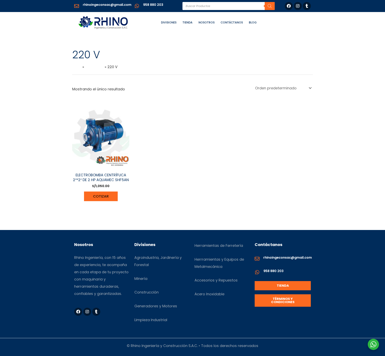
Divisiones (168, 22)
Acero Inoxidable (209, 293)
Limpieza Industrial (150, 319)
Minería (140, 278)
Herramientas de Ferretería (219, 245)
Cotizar (101, 196)
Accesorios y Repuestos (216, 280)
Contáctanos (232, 22)
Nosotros (207, 22)
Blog (253, 22)
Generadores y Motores (155, 306)
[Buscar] (270, 6)
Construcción (146, 292)
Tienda (187, 22)
